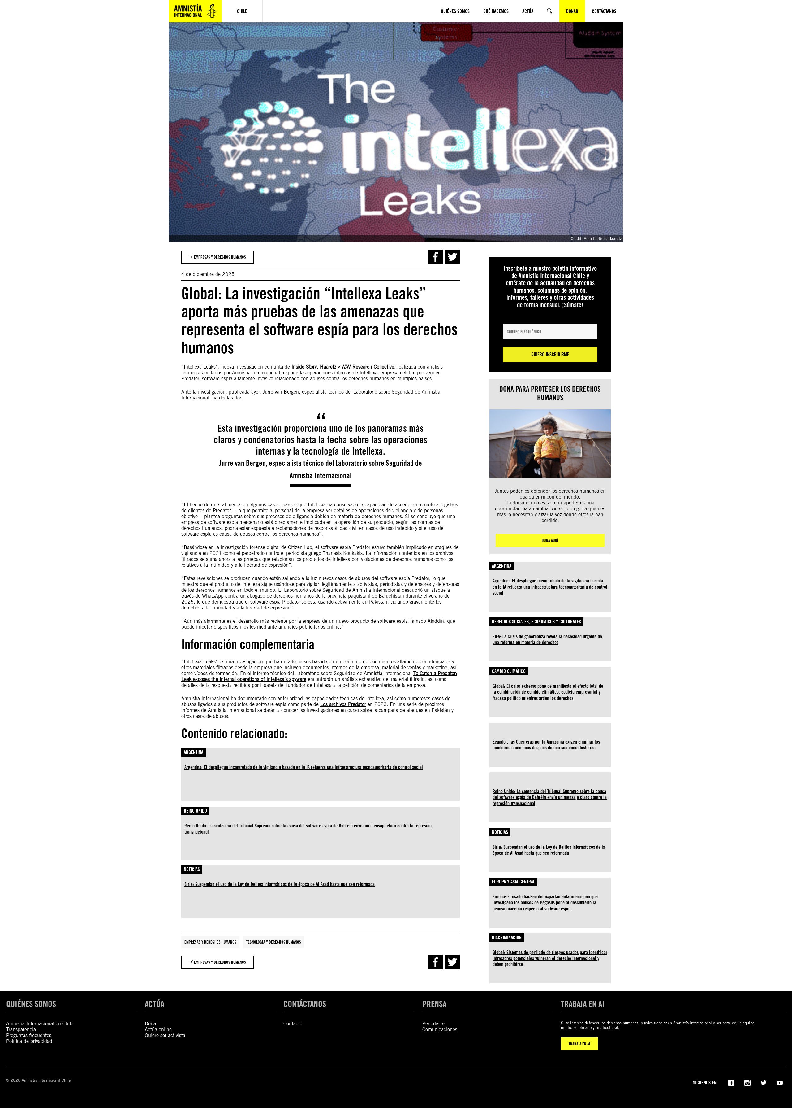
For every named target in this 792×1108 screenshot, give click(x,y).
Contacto (292, 1024)
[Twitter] (763, 1082)
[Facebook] (731, 1082)
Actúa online (158, 1029)
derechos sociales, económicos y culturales (536, 622)
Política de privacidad (29, 1041)
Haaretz (328, 367)
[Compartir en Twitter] (452, 257)
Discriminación (507, 937)
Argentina (193, 752)
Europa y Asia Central (513, 882)
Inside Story (304, 367)
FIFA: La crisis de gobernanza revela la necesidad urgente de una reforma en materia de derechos (547, 639)
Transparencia (21, 1029)
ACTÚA (154, 1004)
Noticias (192, 869)
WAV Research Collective (368, 367)
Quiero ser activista (165, 1035)
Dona (150, 1024)
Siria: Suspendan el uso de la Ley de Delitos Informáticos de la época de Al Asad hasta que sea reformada (279, 884)
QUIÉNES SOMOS (31, 1004)
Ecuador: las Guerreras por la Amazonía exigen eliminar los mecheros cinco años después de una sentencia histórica (546, 745)
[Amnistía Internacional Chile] (195, 11)
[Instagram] (747, 1082)
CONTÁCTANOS (304, 1004)
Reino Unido (195, 811)
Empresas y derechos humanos (210, 942)
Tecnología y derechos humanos (273, 942)
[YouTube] (779, 1082)
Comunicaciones (439, 1029)
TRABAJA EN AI (579, 1043)
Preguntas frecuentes (28, 1035)
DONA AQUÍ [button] (550, 540)
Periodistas (434, 1024)
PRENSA (434, 1004)
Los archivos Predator (343, 704)
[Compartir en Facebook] (435, 257)
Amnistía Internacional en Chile (39, 1024)
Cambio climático (509, 671)
